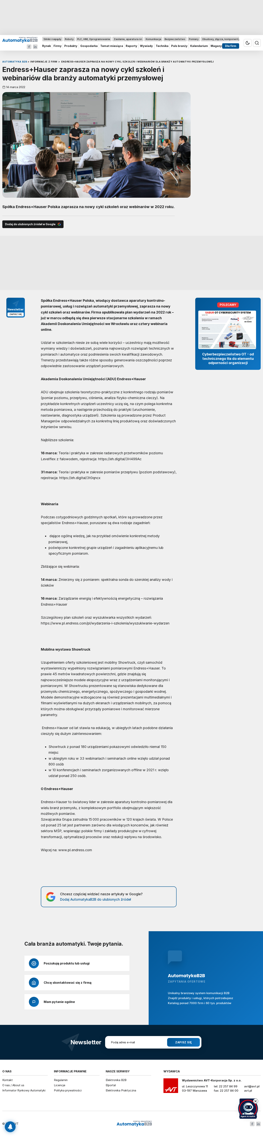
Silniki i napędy (52, 39)
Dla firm (230, 46)
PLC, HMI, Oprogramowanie (93, 39)
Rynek (46, 46)
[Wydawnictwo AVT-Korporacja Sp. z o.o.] (170, 1087)
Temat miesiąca (111, 46)
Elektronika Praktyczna (121, 1090)
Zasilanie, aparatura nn (128, 39)
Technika (162, 46)
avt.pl (248, 1090)
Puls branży (179, 46)
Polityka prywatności (68, 1090)
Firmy (58, 46)
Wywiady (146, 46)
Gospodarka (89, 46)
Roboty (69, 39)
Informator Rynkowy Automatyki (23, 1090)
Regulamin (61, 1080)
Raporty (131, 46)
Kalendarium (199, 46)
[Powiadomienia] (10, 1126)
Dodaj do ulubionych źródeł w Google (30, 224)
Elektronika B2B (116, 1080)
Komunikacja (153, 39)
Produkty (70, 46)
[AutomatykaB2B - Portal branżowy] (20, 40)
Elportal (111, 1085)
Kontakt (7, 1080)
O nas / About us (13, 1085)
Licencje (59, 1085)
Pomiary (194, 39)
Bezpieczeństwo (175, 39)
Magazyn (217, 46)
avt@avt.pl (252, 1086)
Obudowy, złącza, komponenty (221, 39)
